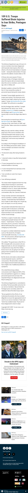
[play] (2, 491)
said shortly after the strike (18, 101)
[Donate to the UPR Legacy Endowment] (14, 350)
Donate (23, 2)
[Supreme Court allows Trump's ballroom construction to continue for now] (6, 412)
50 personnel (15, 112)
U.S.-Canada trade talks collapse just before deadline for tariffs (18, 391)
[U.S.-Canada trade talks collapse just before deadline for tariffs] (6, 390)
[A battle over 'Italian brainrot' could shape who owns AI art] (6, 400)
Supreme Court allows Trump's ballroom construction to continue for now (18, 413)
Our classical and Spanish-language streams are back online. (14, 8)
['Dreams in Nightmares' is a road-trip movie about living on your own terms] (6, 421)
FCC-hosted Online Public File (9, 460)
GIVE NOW (14, 377)
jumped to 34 (10, 110)
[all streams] (26, 491)
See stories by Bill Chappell (8, 332)
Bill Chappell (9, 28)
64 (2, 116)
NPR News (5, 312)
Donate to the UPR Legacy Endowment (14, 363)
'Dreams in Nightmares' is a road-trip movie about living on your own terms (18, 422)
